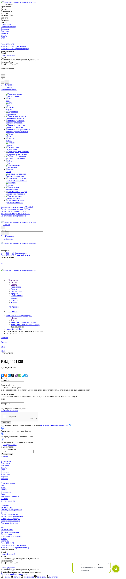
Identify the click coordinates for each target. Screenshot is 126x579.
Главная (4, 456)
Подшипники (6, 534)
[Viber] (16, 375)
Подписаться (7, 454)
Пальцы (4, 499)
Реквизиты (5, 463)
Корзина (4, 476)
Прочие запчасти (8, 501)
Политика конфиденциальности (14, 574)
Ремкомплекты (7, 530)
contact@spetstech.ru (9, 55)
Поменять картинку (9, 411)
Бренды (4, 468)
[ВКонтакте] (2, 375)
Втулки (4, 490)
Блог (3, 470)
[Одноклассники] (5, 375)
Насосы (4, 539)
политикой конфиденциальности (54, 425)
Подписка (5, 472)
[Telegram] (26, 375)
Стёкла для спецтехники (11, 510)
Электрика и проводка (10, 519)
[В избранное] (2, 370)
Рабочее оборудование (10, 521)
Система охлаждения (10, 532)
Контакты (5, 465)
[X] (12, 375)
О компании (6, 461)
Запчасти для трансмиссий (12, 516)
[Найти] (7, 82)
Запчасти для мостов (9, 514)
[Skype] (23, 375)
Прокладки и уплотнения (11, 536)
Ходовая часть (7, 507)
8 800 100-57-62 (15, 49)
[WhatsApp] (19, 375)
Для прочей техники (9, 523)
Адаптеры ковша (8, 483)
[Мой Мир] (9, 375)
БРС (3, 485)
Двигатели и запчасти (10, 496)
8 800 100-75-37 (7, 44)
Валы (3, 487)
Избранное (5, 474)
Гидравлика (6, 492)
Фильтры (5, 505)
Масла (3, 527)
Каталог (4, 479)
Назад (14, 282)
